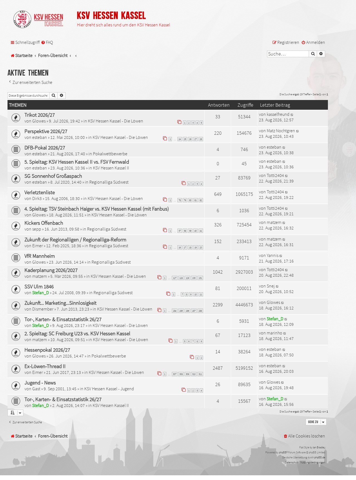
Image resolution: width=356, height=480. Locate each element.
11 (201, 294)
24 (180, 139)
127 (174, 277)
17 (185, 247)
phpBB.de (319, 457)
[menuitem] (47, 43)
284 (174, 310)
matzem (274, 222)
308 (181, 374)
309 (187, 374)
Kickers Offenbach (43, 222)
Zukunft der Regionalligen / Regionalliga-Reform (75, 239)
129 (187, 277)
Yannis (272, 255)
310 (194, 374)
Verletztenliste (39, 192)
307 (174, 374)
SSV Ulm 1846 (39, 286)
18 (190, 247)
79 (185, 200)
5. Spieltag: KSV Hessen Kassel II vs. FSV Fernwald (76, 161)
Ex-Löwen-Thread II (45, 366)
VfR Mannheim (39, 255)
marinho (274, 333)
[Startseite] (41, 20)
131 (200, 277)
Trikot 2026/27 (39, 114)
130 (194, 277)
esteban (39, 137)
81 (195, 200)
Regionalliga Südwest (108, 182)
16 (180, 247)
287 (194, 310)
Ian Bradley (319, 447)
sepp (36, 229)
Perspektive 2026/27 (45, 131)
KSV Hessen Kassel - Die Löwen (115, 121)
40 (195, 230)
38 (185, 230)
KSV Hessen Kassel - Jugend (109, 388)
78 (180, 200)
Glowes (39, 121)
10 (195, 294)
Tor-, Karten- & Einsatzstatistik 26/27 (63, 319)
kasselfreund (278, 114)
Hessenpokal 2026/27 (47, 349)
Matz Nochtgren (281, 130)
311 (200, 374)
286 (187, 310)
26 (190, 139)
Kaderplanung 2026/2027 (51, 270)
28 (201, 139)
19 (195, 247)
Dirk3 (37, 198)
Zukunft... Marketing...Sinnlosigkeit (60, 302)
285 (181, 310)
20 (201, 247)
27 (195, 139)
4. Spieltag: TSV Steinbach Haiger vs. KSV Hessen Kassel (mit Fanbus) (96, 208)
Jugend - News (40, 382)
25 (185, 139)
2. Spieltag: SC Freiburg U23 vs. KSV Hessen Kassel (77, 333)
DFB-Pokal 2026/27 (44, 147)
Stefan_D (40, 292)
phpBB (282, 452)
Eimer (37, 245)
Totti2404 (275, 175)
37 (180, 230)
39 (190, 230)
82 (201, 200)
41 (201, 230)
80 (190, 200)
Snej (271, 286)
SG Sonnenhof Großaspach (53, 175)
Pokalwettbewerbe (110, 153)
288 (200, 310)
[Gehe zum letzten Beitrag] (292, 114)
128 (181, 277)
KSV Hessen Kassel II (111, 168)
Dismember (42, 309)
